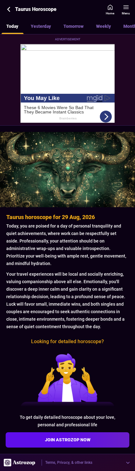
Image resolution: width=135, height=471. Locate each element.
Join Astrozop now (67, 439)
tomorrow (73, 26)
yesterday (41, 26)
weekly (103, 26)
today (12, 26)
